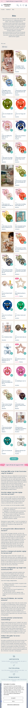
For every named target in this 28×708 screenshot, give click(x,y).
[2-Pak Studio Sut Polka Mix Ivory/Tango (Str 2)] (20, 238)
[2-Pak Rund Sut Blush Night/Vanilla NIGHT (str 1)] (7, 417)
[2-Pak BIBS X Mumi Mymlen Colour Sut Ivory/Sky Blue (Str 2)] (7, 80)
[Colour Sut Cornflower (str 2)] (7, 305)
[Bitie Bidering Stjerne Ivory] (20, 283)
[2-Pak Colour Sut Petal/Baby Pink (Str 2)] (7, 194)
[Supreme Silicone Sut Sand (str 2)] (20, 441)
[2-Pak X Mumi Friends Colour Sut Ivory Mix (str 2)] (7, 394)
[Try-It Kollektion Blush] (7, 327)
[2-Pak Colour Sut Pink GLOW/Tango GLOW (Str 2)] (20, 148)
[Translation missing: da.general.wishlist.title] (23, 5)
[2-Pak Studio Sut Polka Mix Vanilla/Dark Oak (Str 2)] (20, 80)
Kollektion (8, 9)
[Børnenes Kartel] (22, 465)
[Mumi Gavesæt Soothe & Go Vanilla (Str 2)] (20, 216)
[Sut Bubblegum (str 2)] (20, 371)
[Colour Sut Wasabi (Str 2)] (7, 104)
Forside (2, 9)
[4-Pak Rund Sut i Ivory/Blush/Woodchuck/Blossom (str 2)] (20, 417)
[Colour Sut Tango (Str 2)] (20, 104)
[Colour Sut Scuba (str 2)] (7, 441)
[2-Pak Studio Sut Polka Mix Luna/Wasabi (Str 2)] (20, 171)
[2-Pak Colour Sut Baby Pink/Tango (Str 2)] (20, 194)
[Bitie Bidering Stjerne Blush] (20, 349)
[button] (2, 1)
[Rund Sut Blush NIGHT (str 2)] (7, 283)
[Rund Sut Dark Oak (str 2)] (20, 327)
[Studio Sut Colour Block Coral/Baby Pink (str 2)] (7, 371)
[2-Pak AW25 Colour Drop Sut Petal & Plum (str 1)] (20, 394)
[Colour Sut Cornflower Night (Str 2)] (20, 126)
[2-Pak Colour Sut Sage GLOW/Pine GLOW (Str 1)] (20, 260)
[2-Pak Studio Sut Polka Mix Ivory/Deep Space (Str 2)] (7, 260)
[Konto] (20, 5)
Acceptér (13, 698)
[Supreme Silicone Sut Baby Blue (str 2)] (7, 349)
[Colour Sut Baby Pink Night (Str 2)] (7, 126)
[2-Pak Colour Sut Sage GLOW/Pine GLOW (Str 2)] (7, 148)
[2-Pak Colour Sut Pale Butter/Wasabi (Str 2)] (7, 216)
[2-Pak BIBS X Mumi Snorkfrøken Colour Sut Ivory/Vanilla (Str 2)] (20, 56)
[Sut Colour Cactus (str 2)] (20, 305)
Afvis (13, 701)
